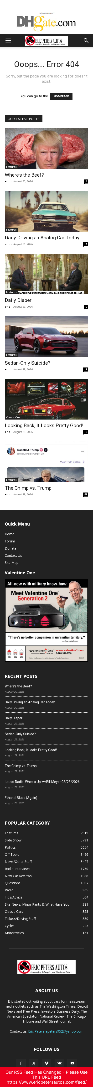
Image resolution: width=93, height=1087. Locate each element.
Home (9, 534)
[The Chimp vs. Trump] (46, 461)
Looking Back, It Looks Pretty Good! (44, 425)
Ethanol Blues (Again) (21, 798)
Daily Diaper (18, 300)
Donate (10, 548)
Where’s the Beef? (24, 175)
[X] (33, 1063)
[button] (8, 40)
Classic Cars (13, 417)
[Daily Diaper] (46, 274)
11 (85, 244)
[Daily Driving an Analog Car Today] (46, 211)
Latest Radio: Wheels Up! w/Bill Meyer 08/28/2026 (42, 782)
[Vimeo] (46, 1063)
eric (7, 181)
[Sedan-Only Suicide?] (46, 336)
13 (85, 432)
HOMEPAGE (61, 96)
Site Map (11, 562)
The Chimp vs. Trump (28, 488)
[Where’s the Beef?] (46, 148)
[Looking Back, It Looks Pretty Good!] (46, 399)
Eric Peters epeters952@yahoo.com (55, 1031)
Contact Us (13, 555)
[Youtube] (72, 1063)
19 (85, 369)
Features (11, 167)
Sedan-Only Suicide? (27, 363)
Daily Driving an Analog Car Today (42, 238)
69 (85, 494)
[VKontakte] (59, 1063)
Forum (10, 541)
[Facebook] (21, 1063)
